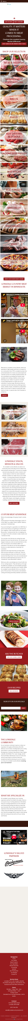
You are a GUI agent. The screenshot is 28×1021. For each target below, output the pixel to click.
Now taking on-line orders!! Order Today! (14, 43)
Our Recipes (14, 972)
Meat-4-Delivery (18, 21)
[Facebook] (14, 18)
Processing (14, 967)
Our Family (14, 960)
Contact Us (14, 974)
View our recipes (14, 691)
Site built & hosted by (14, 1019)
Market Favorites (14, 965)
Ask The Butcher (14, 971)
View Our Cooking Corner (14, 657)
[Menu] (1, 1)
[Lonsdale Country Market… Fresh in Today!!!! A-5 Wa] (14, 911)
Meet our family (14, 503)
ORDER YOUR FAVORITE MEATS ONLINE (14, 279)
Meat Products (14, 962)
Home (14, 958)
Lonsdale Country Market (12, 1015)
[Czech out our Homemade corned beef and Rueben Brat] (14, 895)
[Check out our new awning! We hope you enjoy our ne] (14, 944)
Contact (4, 395)
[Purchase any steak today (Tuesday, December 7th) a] (14, 928)
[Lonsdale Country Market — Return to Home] (14, 9)
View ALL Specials (14, 621)
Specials (14, 969)
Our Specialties (14, 964)
